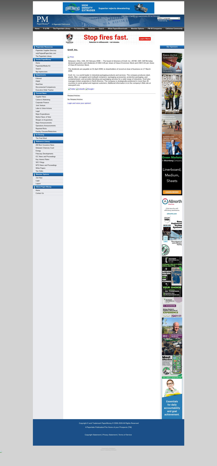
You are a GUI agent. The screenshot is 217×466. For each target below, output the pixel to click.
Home (37, 29)
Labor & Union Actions (44, 108)
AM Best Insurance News (45, 145)
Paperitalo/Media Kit (43, 66)
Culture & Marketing (43, 100)
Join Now (39, 178)
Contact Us (40, 193)
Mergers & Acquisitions (44, 120)
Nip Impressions (41, 72)
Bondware (112, 448)
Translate (176, 21)
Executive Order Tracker (44, 90)
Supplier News (41, 97)
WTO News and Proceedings (46, 165)
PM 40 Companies (155, 29)
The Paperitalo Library (61, 29)
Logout (38, 184)
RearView (39, 84)
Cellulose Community (174, 29)
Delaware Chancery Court (45, 148)
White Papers (40, 168)
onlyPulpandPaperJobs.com (46, 53)
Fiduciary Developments (44, 154)
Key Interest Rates (42, 159)
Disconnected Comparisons (46, 87)
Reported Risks (41, 129)
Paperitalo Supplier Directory (46, 50)
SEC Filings (40, 162)
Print (72, 57)
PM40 (38, 81)
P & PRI (46, 29)
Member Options (137, 29)
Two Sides (39, 171)
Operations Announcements (46, 126)
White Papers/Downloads (117, 29)
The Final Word (41, 138)
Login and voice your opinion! (79, 103)
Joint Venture (40, 105)
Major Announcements (44, 123)
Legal (38, 111)
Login (38, 181)
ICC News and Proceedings (46, 157)
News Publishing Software (108, 450)
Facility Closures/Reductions (46, 131)
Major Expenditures (43, 114)
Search (101, 29)
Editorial (39, 78)
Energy (38, 151)
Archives (91, 29)
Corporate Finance (42, 102)
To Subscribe (79, 29)
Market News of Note (43, 117)
